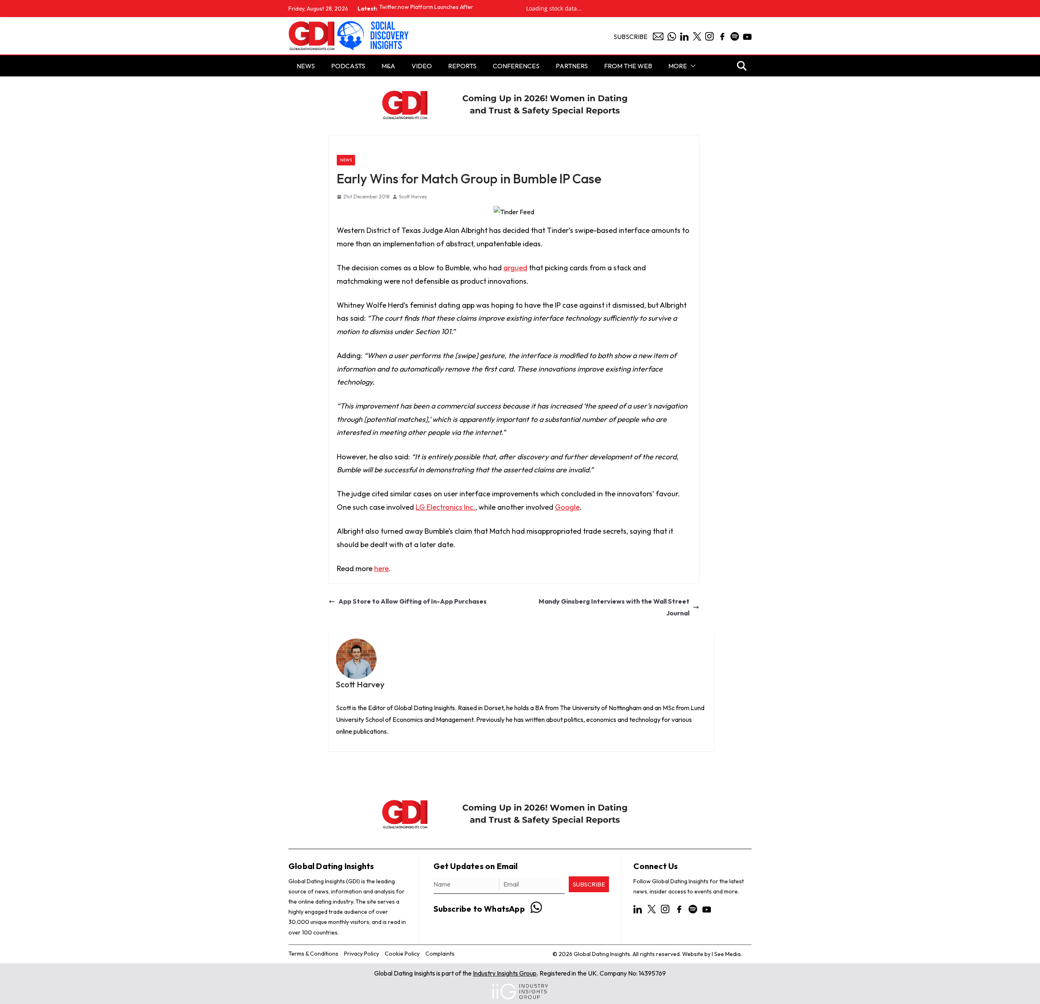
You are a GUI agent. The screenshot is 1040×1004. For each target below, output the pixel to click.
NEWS (306, 66)
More (677, 66)
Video (422, 66)
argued (515, 267)
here (381, 568)
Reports (462, 66)
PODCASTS (348, 66)
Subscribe (630, 37)
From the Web (628, 66)
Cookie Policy (402, 953)
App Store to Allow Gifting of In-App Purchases (412, 601)
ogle (572, 507)
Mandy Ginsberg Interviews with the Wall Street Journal (614, 607)
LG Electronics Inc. (445, 507)
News (346, 160)
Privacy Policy (361, 953)
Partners (572, 66)
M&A (388, 66)
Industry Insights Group (505, 973)
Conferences (516, 66)
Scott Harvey (413, 196)
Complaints (440, 953)
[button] (691, 65)
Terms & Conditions (313, 953)
